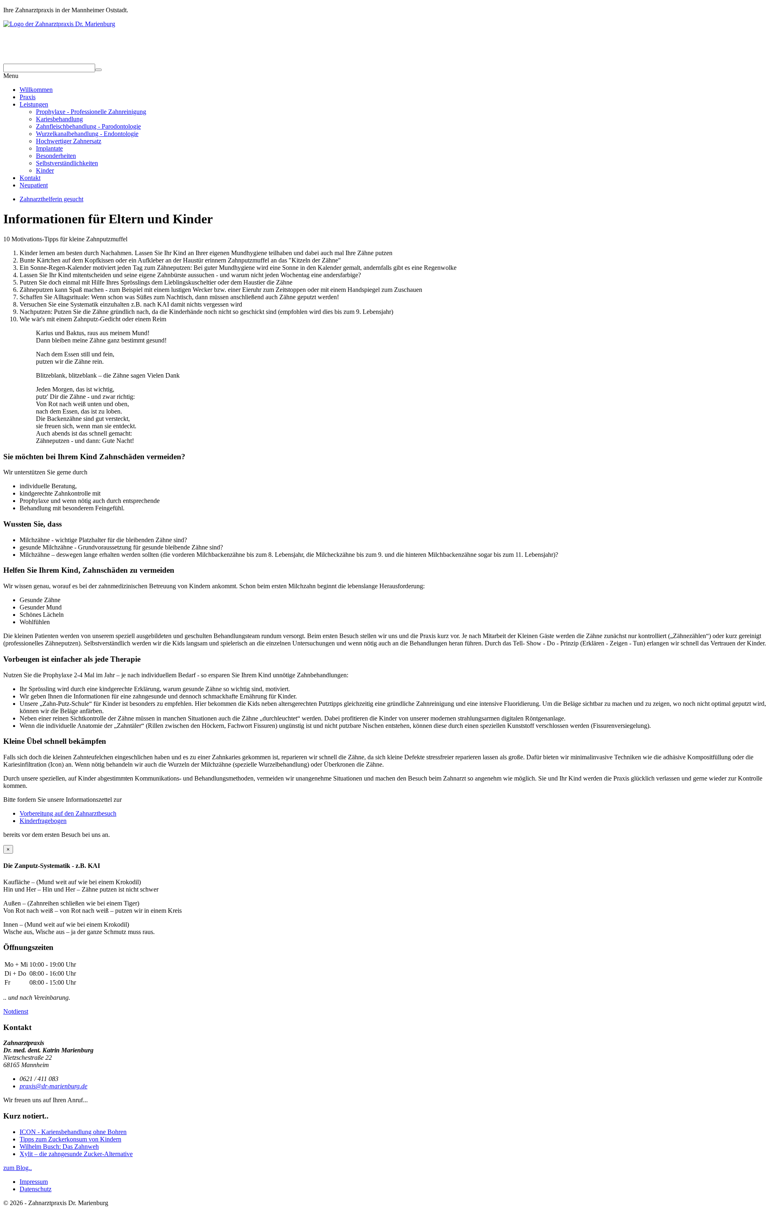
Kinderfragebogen (43, 820)
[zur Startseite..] (392, 24)
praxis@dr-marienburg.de (53, 1086)
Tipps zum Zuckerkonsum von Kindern (70, 1139)
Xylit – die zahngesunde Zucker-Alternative (76, 1153)
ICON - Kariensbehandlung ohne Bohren (73, 1131)
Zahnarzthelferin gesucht (51, 199)
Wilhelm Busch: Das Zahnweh (59, 1146)
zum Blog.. (17, 1167)
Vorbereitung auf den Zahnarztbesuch (68, 813)
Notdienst (15, 1011)
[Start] (98, 70)
